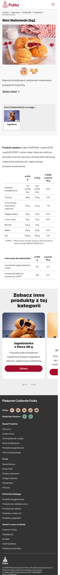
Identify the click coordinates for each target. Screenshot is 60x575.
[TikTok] (30, 410)
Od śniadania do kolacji (12, 438)
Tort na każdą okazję (11, 452)
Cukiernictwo (15, 12)
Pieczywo (6, 429)
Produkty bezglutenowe (13, 447)
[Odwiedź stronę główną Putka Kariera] (10, 4)
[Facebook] (12, 410)
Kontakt (5, 539)
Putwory (6, 487)
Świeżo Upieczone (10, 473)
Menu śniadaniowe (11, 443)
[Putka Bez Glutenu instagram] (31, 416)
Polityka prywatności (11, 548)
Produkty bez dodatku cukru (15, 504)
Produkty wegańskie (11, 518)
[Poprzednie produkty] (24, 384)
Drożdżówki (38, 12)
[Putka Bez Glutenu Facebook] (24, 416)
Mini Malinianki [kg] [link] (8, 15)
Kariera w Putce (9, 529)
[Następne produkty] (33, 384)
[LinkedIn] (24, 410)
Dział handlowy (9, 543)
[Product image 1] (24, 71)
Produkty (5, 12)
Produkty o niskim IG (11, 513)
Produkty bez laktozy (11, 508)
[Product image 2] (34, 71)
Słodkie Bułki (27, 12)
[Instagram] (18, 410)
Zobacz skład (9, 91)
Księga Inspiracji (9, 478)
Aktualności (7, 483)
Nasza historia (8, 464)
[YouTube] (36, 410)
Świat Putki (7, 469)
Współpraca (7, 534)
